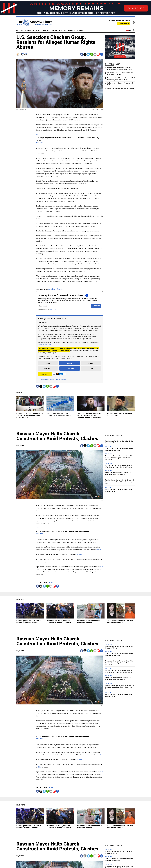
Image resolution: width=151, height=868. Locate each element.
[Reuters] (18, 54)
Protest (50, 582)
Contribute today (123, 23)
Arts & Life (62, 30)
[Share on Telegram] (88, 54)
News (21, 30)
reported (79, 554)
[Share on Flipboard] (98, 54)
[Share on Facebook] (81, 54)
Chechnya (59, 289)
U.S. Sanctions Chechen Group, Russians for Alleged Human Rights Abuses (55, 42)
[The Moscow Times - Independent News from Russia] (34, 22)
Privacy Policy (53, 309)
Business (46, 30)
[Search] (134, 30)
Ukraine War (29, 30)
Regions (38, 30)
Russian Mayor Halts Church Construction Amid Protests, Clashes (57, 436)
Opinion (54, 30)
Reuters (24, 53)
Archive (80, 30)
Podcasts (71, 30)
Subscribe (96, 306)
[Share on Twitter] (85, 54)
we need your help (44, 344)
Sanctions (51, 289)
